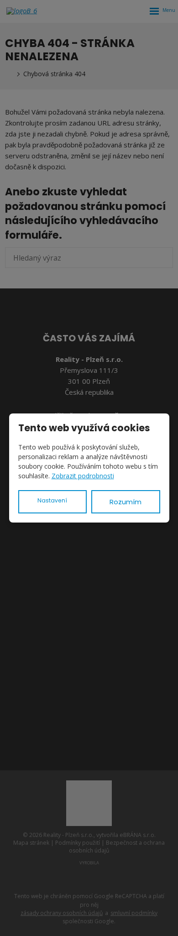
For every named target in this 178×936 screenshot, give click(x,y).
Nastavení (52, 500)
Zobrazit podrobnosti (83, 475)
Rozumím (125, 502)
